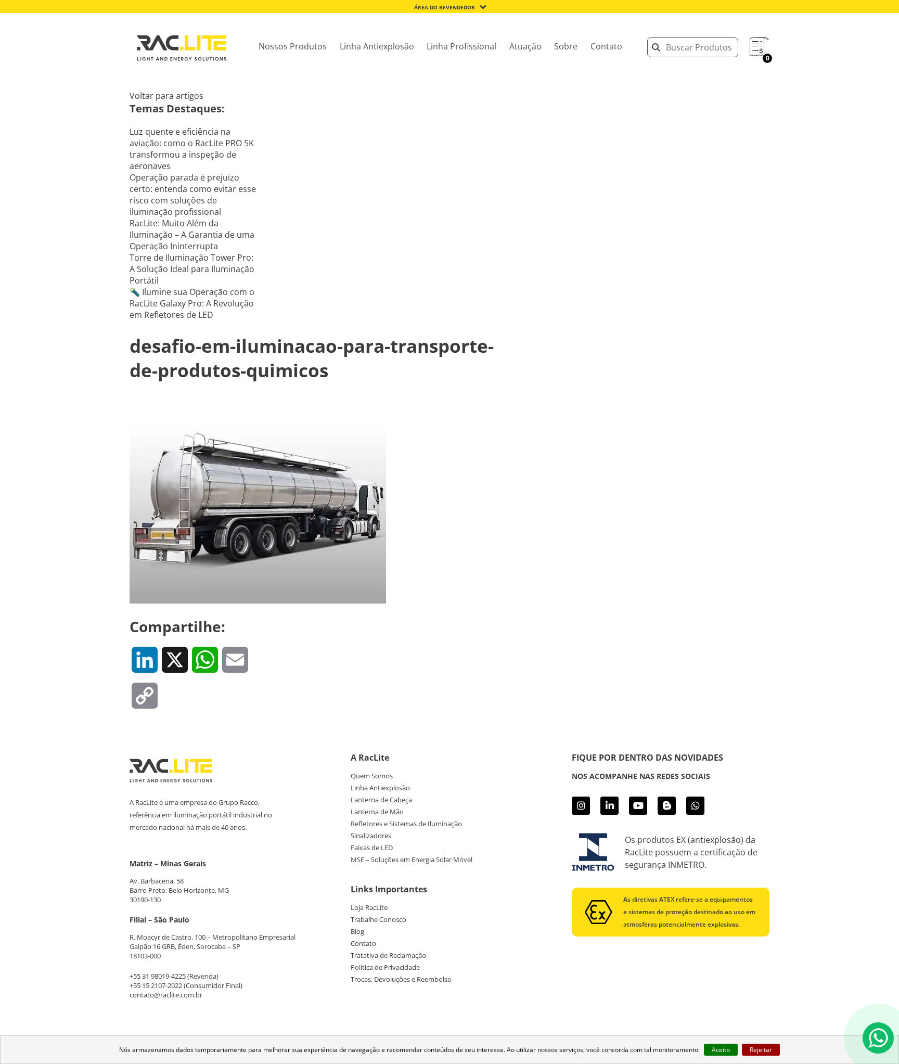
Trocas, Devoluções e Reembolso (401, 979)
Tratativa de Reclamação (388, 955)
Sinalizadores (371, 835)
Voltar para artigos (166, 95)
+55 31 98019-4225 (158, 976)
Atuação (525, 46)
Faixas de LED (372, 847)
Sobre (565, 46)
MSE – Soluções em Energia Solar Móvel (411, 859)
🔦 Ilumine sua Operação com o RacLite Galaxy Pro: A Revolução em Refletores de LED (192, 303)
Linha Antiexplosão (377, 46)
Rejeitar (761, 1049)
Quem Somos (372, 775)
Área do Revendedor (444, 7)
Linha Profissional (461, 46)
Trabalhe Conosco (378, 919)
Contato (606, 46)
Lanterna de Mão (377, 811)
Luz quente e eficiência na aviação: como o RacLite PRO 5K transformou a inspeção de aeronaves (192, 149)
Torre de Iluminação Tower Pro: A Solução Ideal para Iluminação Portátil (192, 269)
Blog (357, 931)
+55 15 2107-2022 (156, 985)
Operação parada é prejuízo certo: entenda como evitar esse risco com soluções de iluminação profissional (193, 194)
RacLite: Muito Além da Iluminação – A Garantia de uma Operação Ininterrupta (192, 234)
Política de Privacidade (385, 967)
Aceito (721, 1049)
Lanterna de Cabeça (381, 799)
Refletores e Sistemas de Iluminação (406, 823)
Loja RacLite (369, 907)
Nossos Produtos (293, 46)
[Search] (656, 47)
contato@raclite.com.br (166, 994)
